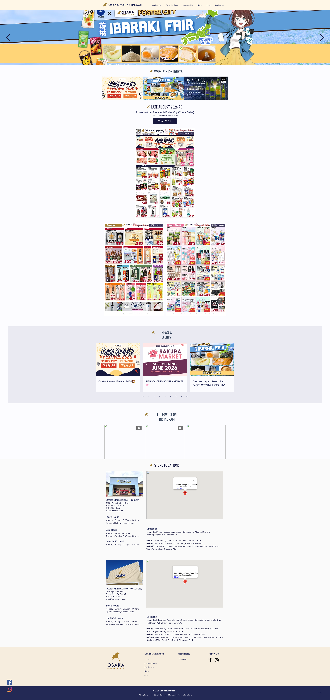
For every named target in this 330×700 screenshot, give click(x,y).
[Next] (322, 38)
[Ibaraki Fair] (160, 58)
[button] (209, 5)
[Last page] (186, 396)
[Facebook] (9, 682)
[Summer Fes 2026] (154, 58)
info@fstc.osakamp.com (116, 599)
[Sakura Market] (164, 59)
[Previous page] (148, 396)
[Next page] (181, 396)
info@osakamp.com (114, 510)
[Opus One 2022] (172, 58)
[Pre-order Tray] (166, 58)
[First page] (143, 396)
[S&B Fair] (157, 58)
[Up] (320, 692)
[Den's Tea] (175, 58)
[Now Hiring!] (169, 58)
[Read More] (165, 34)
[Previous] (8, 38)
